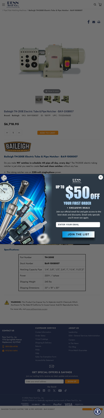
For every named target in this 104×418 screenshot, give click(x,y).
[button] (78, 236)
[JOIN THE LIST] (78, 236)
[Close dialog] (100, 177)
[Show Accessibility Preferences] (97, 411)
